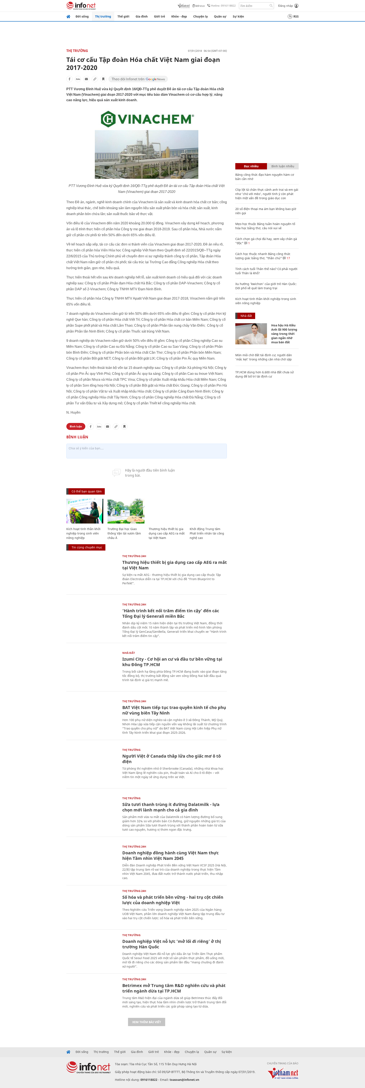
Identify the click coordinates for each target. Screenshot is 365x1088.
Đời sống (82, 16)
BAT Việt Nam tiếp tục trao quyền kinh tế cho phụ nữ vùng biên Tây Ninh (174, 710)
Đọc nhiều (251, 166)
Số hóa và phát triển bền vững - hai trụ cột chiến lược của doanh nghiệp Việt (172, 899)
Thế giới (123, 16)
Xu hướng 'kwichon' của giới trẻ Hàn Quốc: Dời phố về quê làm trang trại (266, 286)
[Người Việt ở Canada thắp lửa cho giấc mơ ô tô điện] (92, 766)
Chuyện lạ (200, 16)
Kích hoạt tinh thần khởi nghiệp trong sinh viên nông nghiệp (83, 533)
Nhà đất (128, 653)
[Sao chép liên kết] (95, 79)
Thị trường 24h (134, 556)
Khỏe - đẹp (179, 16)
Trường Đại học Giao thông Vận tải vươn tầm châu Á (124, 533)
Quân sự (220, 16)
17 (288, 258)
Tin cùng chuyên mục (87, 547)
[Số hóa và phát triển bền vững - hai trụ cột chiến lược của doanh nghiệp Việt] (92, 907)
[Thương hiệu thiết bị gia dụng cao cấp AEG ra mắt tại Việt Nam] (167, 511)
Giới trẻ (159, 16)
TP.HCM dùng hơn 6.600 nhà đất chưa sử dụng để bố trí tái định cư (264, 374)
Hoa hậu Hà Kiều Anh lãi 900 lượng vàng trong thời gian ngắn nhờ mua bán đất (284, 333)
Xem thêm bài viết (146, 1022)
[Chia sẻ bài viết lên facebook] (69, 79)
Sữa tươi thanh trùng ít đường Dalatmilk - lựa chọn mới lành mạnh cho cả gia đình (170, 807)
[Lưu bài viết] (103, 79)
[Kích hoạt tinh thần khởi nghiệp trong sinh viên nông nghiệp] (84, 511)
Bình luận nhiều (282, 166)
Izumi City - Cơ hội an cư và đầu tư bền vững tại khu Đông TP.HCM (172, 661)
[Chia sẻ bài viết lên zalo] (78, 79)
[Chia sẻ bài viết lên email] (86, 79)
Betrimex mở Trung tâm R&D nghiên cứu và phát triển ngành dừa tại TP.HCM (174, 988)
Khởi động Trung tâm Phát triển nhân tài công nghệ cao (207, 533)
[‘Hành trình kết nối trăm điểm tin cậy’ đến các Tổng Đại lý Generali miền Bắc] (92, 620)
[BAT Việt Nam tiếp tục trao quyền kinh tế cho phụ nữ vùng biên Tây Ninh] (92, 717)
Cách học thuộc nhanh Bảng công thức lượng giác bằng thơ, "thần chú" (262, 256)
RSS (296, 16)
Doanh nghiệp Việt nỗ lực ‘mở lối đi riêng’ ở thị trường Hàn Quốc (171, 944)
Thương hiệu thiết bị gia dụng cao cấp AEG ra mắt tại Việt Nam (167, 533)
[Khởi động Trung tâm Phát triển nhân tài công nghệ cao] (208, 511)
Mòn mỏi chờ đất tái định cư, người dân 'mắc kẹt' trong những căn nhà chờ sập (263, 357)
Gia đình (142, 16)
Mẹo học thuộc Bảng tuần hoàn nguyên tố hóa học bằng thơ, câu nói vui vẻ (265, 226)
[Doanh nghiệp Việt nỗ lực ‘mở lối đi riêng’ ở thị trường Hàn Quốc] (92, 951)
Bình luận (76, 426)
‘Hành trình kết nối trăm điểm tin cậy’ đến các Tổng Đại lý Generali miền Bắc (170, 613)
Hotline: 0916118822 (223, 5)
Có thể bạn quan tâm (87, 491)
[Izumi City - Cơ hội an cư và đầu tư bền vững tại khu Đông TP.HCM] (92, 669)
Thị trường (103, 16)
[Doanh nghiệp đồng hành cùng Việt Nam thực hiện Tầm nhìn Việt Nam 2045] (92, 862)
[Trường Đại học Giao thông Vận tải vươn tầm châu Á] (126, 511)
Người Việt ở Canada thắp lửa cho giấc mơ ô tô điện (171, 758)
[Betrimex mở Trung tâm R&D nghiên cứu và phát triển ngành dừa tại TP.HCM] (92, 995)
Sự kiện (238, 16)
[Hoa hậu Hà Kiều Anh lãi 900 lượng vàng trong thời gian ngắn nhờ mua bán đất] (251, 333)
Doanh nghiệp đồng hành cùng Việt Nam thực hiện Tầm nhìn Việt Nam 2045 (170, 855)
